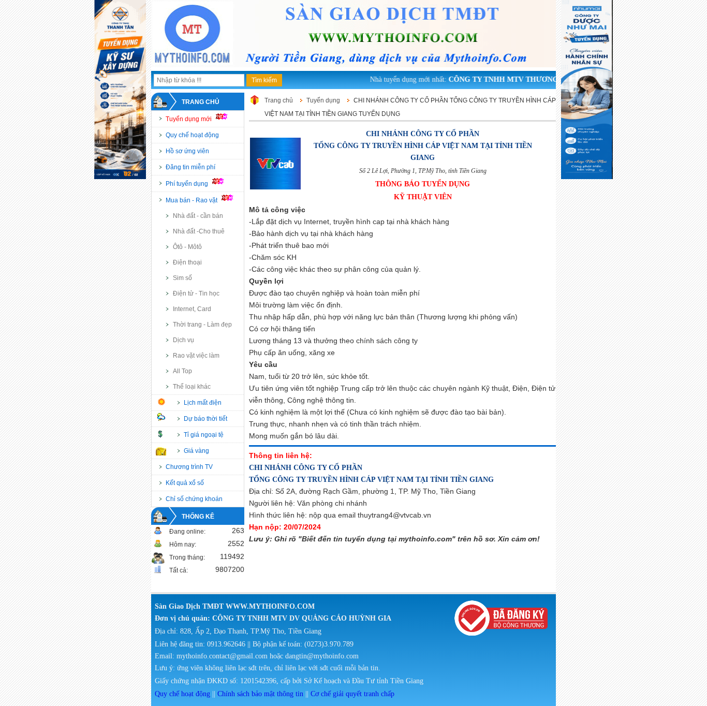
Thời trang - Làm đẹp (202, 324)
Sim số (182, 278)
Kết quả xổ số (185, 483)
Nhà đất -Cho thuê (199, 231)
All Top (182, 371)
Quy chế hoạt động (192, 135)
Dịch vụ (183, 340)
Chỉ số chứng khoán (194, 499)
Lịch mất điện (203, 402)
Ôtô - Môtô (187, 247)
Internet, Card (192, 309)
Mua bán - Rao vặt (192, 200)
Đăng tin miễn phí (190, 167)
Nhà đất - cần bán (198, 215)
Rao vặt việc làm (196, 355)
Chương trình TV (189, 466)
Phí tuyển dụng (188, 183)
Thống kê (198, 516)
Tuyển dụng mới (189, 119)
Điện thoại (187, 262)
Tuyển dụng (323, 100)
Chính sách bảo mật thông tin (260, 694)
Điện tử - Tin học (196, 293)
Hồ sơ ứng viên (187, 151)
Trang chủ (200, 102)
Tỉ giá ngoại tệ (204, 434)
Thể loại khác (192, 386)
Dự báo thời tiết (205, 418)
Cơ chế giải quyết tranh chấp (352, 694)
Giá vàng (196, 450)
